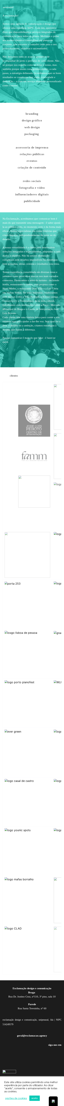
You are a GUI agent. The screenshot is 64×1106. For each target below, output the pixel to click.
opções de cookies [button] (16, 1098)
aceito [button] (34, 1098)
